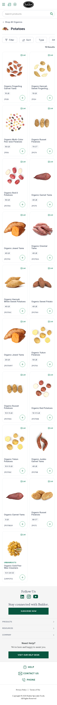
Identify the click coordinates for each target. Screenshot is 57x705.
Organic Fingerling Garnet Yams (13, 87)
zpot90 (7, 259)
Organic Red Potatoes (42, 408)
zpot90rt (8, 366)
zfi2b (6, 99)
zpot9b (35, 472)
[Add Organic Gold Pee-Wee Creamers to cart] (22, 577)
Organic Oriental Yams (39, 247)
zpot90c (8, 312)
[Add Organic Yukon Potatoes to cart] (50, 364)
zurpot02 (8, 579)
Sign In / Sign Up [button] (14, 4)
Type (41, 40)
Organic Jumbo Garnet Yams (38, 460)
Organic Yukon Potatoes (38, 354)
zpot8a (7, 206)
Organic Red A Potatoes (11, 194)
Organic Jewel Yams (14, 248)
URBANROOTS (10, 562)
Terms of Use (35, 690)
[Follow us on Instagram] (29, 598)
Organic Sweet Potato (42, 301)
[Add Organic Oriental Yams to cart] (50, 257)
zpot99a (7, 419)
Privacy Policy (21, 690)
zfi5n (6, 153)
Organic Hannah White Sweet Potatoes (15, 300)
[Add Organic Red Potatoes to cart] (50, 417)
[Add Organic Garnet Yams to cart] (50, 204)
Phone (31, 679)
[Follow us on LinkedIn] (22, 598)
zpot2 (34, 526)
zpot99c (8, 472)
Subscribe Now (28, 611)
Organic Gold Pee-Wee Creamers (13, 567)
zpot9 (34, 206)
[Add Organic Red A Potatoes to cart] (22, 204)
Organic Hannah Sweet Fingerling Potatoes (39, 87)
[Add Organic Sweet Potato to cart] (50, 311)
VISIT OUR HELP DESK (28, 655)
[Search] (51, 13)
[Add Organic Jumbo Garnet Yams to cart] (50, 471)
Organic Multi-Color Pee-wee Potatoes (13, 140)
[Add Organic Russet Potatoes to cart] (50, 151)
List (24, 55)
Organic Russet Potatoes (38, 140)
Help (31, 667)
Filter (11, 40)
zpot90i (35, 312)
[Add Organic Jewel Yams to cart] (22, 257)
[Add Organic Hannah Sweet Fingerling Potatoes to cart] (50, 98)
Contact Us (31, 673)
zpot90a (35, 259)
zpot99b (35, 419)
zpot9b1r (8, 526)
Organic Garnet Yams (41, 195)
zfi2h (34, 99)
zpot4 (34, 153)
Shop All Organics (13, 22)
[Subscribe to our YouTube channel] (35, 597)
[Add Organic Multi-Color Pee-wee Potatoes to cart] (22, 151)
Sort (28, 40)
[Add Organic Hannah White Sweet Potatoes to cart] (22, 311)
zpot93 (35, 366)
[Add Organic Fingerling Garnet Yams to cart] (22, 98)
